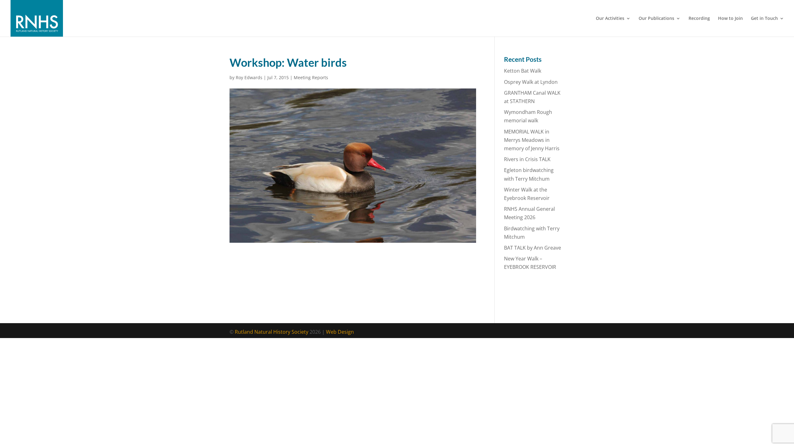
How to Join (730, 18)
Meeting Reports (311, 77)
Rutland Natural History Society (271, 331)
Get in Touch (764, 18)
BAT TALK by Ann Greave (532, 247)
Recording (699, 18)
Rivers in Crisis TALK (527, 159)
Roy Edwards (249, 77)
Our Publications (656, 18)
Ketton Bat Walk (522, 70)
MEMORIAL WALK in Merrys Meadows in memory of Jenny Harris (532, 140)
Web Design (340, 331)
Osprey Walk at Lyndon (531, 82)
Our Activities (610, 18)
